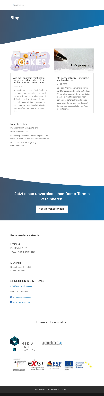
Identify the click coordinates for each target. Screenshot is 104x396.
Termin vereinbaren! (52, 209)
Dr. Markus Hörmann (22, 297)
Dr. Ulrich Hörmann (21, 302)
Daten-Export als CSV (19, 132)
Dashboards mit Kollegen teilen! (24, 128)
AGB (64, 389)
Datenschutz (53, 389)
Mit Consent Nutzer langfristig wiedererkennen (73, 79)
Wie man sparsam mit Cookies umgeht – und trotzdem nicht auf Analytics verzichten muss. (29, 80)
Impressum (40, 389)
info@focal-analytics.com (21, 286)
